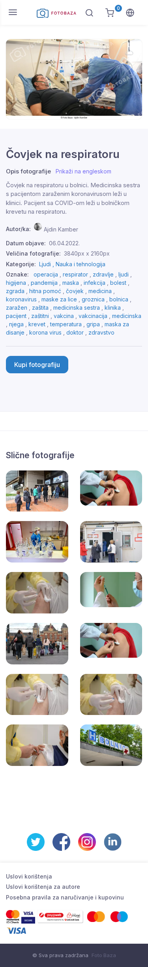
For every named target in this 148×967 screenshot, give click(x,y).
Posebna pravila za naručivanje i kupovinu (65, 897)
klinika (113, 307)
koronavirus (21, 299)
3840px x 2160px (87, 253)
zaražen (16, 307)
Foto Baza (104, 955)
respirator (75, 274)
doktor (75, 332)
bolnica (118, 299)
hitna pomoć (45, 291)
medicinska (126, 315)
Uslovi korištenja (29, 876)
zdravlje (103, 274)
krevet (36, 324)
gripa (93, 324)
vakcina (64, 315)
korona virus (45, 332)
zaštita (40, 307)
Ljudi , (47, 264)
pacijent (16, 315)
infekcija (94, 282)
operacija (46, 274)
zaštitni (40, 315)
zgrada (15, 291)
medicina (100, 291)
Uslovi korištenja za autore (43, 886)
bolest (118, 282)
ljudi (123, 274)
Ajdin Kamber (61, 229)
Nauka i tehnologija (80, 264)
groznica (93, 299)
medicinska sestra (76, 307)
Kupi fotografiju (37, 365)
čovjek (75, 291)
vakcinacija (93, 315)
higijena (16, 282)
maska (70, 282)
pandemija (44, 282)
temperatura (66, 324)
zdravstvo (101, 332)
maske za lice (59, 299)
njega (16, 324)
